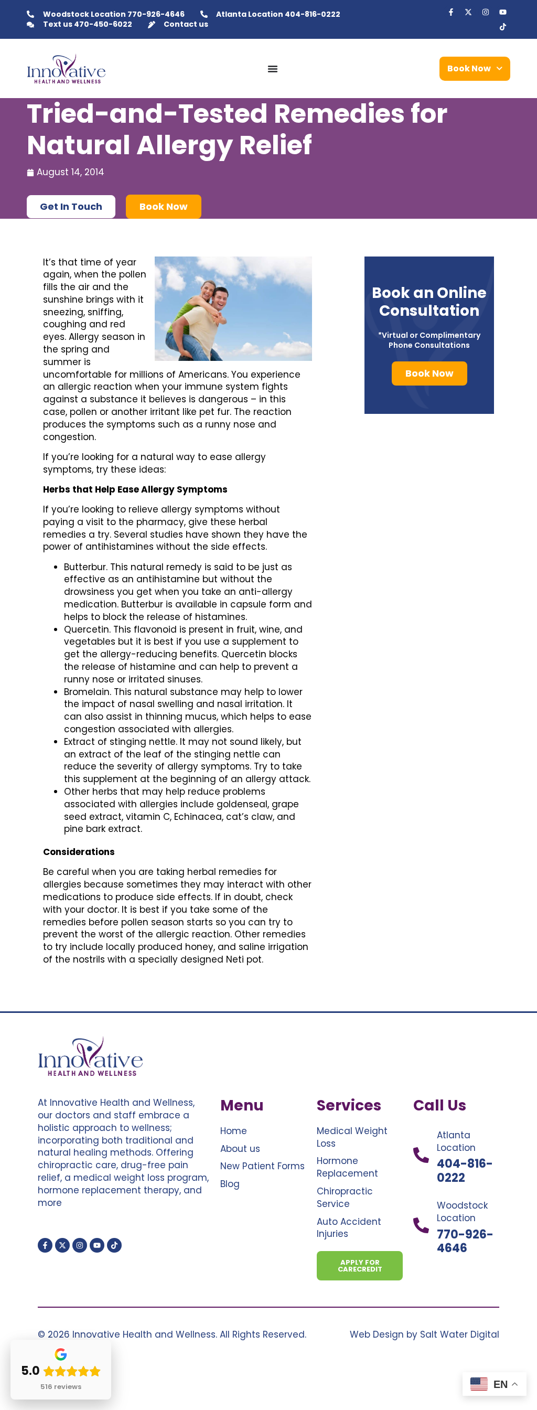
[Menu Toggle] (272, 68)
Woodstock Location (462, 1211)
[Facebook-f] (451, 12)
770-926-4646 (465, 1241)
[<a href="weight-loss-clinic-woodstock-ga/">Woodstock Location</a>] (421, 1225)
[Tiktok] (503, 26)
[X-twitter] (468, 12)
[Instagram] (485, 12)
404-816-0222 (465, 1170)
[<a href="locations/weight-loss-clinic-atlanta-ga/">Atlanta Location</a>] (421, 1155)
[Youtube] (503, 12)
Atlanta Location (456, 1141)
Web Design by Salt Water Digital (424, 1334)
